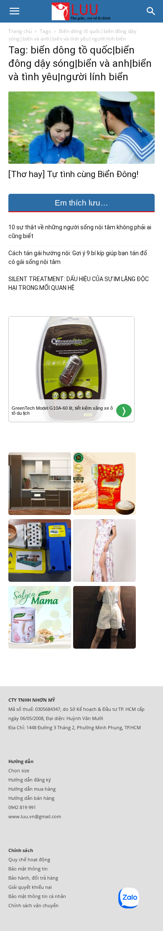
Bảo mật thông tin (28, 868)
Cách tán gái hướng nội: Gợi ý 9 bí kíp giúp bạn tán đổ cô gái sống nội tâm (77, 257)
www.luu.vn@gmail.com (34, 816)
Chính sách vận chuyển (33, 905)
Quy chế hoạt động (29, 859)
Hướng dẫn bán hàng (31, 798)
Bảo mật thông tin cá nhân (37, 896)
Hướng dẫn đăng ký (29, 779)
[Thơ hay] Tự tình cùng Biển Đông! (73, 174)
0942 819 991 (22, 807)
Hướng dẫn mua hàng (32, 789)
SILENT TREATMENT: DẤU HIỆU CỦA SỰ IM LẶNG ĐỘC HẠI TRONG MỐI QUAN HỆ (78, 283)
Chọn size (18, 770)
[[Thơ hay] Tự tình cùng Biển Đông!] (81, 127)
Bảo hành (18, 878)
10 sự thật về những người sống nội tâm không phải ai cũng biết (79, 231)
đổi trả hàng (45, 878)
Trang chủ (20, 31)
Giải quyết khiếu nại (30, 887)
